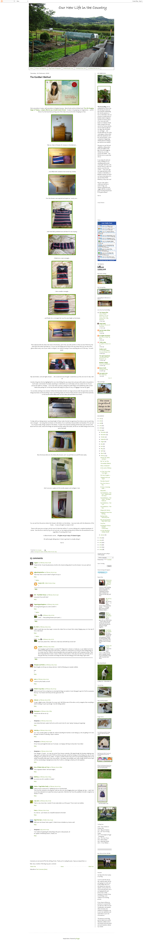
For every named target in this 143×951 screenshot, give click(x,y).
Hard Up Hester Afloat (104, 330)
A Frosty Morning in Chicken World (105, 531)
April (102, 451)
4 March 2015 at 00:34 (50, 583)
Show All (110, 378)
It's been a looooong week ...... (105, 487)
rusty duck (36, 801)
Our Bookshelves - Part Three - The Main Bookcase (105, 499)
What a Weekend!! (104, 465)
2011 (100, 545)
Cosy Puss (102, 523)
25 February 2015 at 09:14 (48, 646)
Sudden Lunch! (102, 349)
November (103, 434)
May (102, 448)
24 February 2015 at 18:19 (44, 700)
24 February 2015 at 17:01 (48, 639)
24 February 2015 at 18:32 (46, 711)
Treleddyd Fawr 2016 (80, 68)
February (103, 455)
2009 (100, 549)
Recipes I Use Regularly (40, 68)
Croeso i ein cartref (108, 646)
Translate (109, 559)
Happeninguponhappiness (40, 604)
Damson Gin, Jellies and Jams (105, 458)
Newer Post (33, 866)
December (103, 432)
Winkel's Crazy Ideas (39, 689)
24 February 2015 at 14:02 (52, 604)
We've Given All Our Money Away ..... (108, 615)
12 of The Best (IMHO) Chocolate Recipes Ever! (104, 351)
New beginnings (103, 374)
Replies (37, 580)
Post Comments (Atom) (41, 869)
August (102, 441)
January (103, 535)
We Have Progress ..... (105, 475)
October (103, 437)
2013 (100, 540)
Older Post (91, 866)
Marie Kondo (51, 551)
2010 (100, 547)
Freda (35, 810)
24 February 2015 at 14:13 (45, 627)
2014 (100, 538)
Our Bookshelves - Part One (105, 507)
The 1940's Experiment (104, 356)
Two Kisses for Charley (108, 630)
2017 (100, 425)
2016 (100, 428)
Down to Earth (102, 368)
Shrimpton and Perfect (39, 665)
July (102, 444)
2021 (100, 418)
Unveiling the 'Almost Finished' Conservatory (105, 527)
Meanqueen (37, 711)
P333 (56, 551)
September (103, 439)
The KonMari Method (105, 463)
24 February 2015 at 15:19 (43, 679)
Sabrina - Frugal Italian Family (41, 786)
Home (31, 68)
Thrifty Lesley (102, 342)
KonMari (46, 551)
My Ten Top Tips (104, 461)
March (102, 453)
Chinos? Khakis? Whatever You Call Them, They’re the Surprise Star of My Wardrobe (103, 316)
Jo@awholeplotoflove (39, 572)
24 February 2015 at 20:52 (45, 730)
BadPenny (36, 777)
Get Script (102, 260)
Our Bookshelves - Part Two (105, 503)
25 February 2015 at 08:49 (56, 767)
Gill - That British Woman (40, 595)
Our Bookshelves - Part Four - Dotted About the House (105, 494)
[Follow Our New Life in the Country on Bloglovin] (102, 573)
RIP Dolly (101, 331)
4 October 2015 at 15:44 (47, 820)
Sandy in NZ (41, 583)
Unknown (36, 700)
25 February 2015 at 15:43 (43, 810)
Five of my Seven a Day (105, 484)
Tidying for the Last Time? (105, 478)
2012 (100, 542)
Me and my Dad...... (108, 599)
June (102, 446)
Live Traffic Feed (107, 223)
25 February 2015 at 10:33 (54, 786)
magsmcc (36, 562)
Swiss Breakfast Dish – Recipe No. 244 (104, 358)
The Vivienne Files (103, 312)
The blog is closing (103, 369)
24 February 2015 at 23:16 (46, 741)
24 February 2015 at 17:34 (50, 689)
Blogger (78, 938)
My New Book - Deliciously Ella (104, 516)
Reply (35, 567)
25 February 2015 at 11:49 (45, 801)
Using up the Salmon (105, 510)
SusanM (40, 646)
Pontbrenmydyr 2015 (68, 68)
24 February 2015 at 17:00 (48, 615)
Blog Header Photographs (55, 68)
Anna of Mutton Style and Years (41, 767)
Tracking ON (111, 260)
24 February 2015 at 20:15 (46, 721)
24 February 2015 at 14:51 (51, 665)
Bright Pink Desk (38, 820)
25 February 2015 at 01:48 (46, 751)
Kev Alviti (36, 627)
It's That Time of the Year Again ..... (105, 472)
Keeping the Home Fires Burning (106, 513)
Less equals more (103, 373)
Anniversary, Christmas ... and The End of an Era (109, 582)
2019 (100, 421)
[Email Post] (45, 550)
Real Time (106, 260)
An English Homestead (104, 335)
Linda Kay (36, 730)
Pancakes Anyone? (104, 481)
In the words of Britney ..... (105, 468)
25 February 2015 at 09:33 (45, 777)
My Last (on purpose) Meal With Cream (105, 520)
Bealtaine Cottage (103, 362)
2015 (100, 430)
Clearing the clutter (38, 551)
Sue (39, 615)
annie (35, 679)
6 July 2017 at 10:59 (44, 829)
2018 (100, 423)
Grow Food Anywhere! (104, 364)
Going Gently (102, 323)
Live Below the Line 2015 (94, 68)
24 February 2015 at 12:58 (45, 562)
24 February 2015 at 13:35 (50, 572)
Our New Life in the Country (106, 226)
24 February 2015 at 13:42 (53, 595)
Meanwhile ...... (104, 490)
